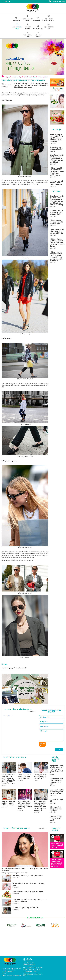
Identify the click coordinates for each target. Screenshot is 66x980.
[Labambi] (33, 8)
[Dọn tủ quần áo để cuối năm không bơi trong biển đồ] (9, 794)
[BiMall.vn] (54, 925)
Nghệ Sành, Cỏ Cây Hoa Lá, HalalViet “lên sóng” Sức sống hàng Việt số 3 (57, 769)
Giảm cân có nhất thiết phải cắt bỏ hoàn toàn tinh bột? (56, 781)
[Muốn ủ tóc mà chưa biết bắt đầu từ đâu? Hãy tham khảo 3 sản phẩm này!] (25, 849)
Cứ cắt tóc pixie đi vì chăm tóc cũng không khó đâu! (56, 212)
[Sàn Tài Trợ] (26, 925)
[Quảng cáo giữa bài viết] (25, 689)
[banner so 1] (57, 101)
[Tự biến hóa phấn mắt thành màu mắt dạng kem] (6, 886)
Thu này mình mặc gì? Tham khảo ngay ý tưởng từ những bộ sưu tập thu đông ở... (57, 158)
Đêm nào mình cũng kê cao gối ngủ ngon (56, 809)
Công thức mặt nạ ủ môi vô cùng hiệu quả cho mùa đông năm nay (29, 900)
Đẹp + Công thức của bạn (16, 828)
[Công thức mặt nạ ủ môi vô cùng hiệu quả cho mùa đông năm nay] (6, 902)
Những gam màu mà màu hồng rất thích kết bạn (56, 222)
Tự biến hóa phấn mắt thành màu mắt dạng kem (29, 884)
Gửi (59, 749)
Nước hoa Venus (17, 560)
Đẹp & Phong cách (11, 77)
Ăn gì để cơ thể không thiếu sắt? (56, 148)
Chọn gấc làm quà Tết (56, 800)
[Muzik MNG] (40, 925)
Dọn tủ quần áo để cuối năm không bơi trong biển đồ (57, 231)
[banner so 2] (57, 117)
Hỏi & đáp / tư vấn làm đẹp (18, 709)
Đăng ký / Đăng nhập (59, 1)
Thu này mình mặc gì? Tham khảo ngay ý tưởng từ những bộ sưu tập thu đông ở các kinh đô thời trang (57, 200)
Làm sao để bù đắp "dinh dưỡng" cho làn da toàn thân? (57, 791)
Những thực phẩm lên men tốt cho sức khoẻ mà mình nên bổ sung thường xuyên (57, 171)
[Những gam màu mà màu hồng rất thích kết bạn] (41, 767)
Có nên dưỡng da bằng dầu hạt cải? (25, 908)
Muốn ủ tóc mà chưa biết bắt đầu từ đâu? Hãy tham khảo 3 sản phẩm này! (25, 869)
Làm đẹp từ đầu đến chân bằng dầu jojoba (28, 891)
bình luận (24, 668)
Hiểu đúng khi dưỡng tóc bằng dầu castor (28, 875)
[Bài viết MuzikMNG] (57, 85)
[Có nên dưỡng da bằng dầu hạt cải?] (6, 910)
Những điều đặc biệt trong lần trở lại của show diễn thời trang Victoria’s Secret (57, 242)
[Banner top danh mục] (33, 57)
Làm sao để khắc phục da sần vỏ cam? (56, 818)
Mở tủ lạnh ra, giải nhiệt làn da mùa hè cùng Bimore (56, 182)
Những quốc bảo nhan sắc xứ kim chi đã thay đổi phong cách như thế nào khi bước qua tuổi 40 (56, 256)
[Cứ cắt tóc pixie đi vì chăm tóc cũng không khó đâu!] (25, 767)
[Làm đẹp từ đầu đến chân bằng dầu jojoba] (6, 894)
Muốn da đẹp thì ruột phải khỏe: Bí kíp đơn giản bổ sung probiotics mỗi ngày (56, 137)
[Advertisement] (33, 944)
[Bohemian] (11, 925)
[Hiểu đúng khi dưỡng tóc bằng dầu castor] (6, 878)
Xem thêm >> (32, 711)
